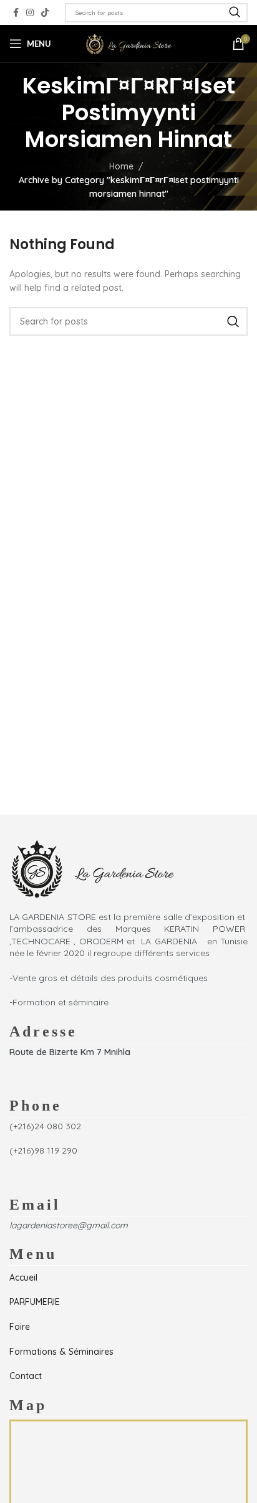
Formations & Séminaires (61, 1351)
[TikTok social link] (44, 12)
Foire (19, 1326)
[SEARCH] (234, 12)
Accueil (23, 1277)
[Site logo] (128, 43)
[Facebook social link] (15, 12)
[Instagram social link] (29, 12)
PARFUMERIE (34, 1301)
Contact (25, 1376)
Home (121, 166)
